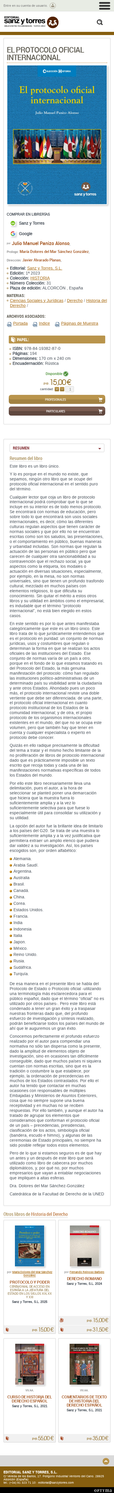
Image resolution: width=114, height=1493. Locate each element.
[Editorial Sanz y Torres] (31, 22)
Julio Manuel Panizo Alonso (41, 243)
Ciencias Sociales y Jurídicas (36, 300)
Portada (20, 323)
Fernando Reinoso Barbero (87, 1272)
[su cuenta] (53, 6)
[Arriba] (106, 1461)
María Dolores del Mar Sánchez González (54, 251)
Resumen (21, 448)
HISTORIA (40, 278)
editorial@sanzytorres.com (56, 1482)
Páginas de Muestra (79, 323)
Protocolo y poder (29, 1282)
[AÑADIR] (57, 389)
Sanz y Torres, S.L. (44, 268)
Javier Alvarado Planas (41, 260)
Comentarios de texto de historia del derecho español (84, 1401)
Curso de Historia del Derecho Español (29, 1399)
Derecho (75, 300)
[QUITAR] (62, 389)
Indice (44, 323)
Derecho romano (84, 1278)
